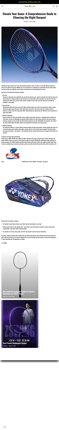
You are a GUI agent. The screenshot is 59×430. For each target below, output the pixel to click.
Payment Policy (4, 382)
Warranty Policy (4, 377)
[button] (54, 6)
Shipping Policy (4, 380)
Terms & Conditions (5, 387)
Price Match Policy (5, 375)
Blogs (2, 389)
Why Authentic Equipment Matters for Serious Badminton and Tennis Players (19, 292)
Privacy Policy (4, 384)
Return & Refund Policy (6, 373)
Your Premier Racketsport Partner (15, 343)
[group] (29, 2)
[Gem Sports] (29, 6)
